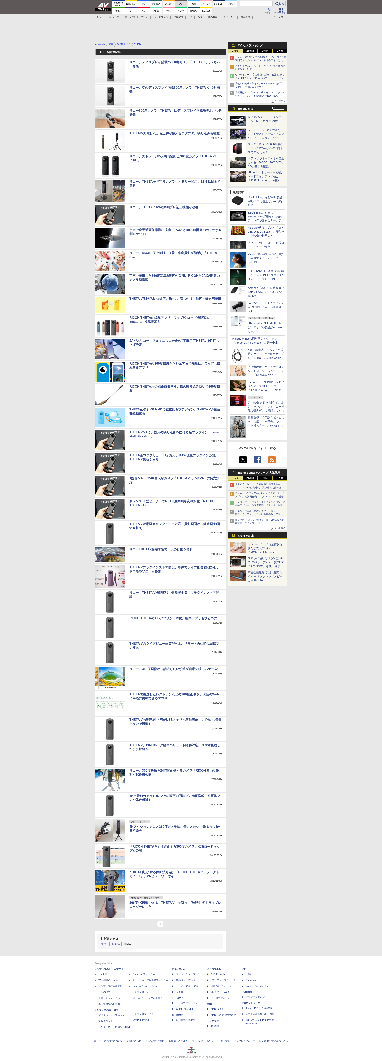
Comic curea (252, 980)
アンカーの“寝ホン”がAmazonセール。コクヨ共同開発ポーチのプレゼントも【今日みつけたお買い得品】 (260, 60)
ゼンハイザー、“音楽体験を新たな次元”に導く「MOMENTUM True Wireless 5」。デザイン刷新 (260, 78)
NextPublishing (140, 1020)
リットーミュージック (188, 974)
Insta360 (116, 944)
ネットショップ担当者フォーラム (150, 980)
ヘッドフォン (161, 17)
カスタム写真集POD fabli (260, 1014)
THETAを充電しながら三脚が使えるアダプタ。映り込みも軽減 (174, 133)
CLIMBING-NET (184, 1009)
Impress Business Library (146, 986)
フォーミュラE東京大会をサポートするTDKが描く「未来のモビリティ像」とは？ (266, 134)
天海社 (249, 974)
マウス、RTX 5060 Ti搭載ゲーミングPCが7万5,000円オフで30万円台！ (265, 148)
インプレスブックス (143, 1014)
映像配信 (178, 17)
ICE (244, 969)
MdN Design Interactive (223, 1015)
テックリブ (213, 1021)
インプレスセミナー (143, 992)
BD (190, 17)
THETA (127, 944)
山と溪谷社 (178, 998)
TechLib (215, 1026)
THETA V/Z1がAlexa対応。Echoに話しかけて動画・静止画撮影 (175, 298)
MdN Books (217, 1009)
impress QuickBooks (257, 986)
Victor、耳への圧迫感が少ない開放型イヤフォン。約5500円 (265, 258)
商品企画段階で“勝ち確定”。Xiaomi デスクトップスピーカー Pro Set (265, 576)
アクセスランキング (249, 45)
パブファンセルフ (255, 997)
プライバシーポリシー (204, 1041)
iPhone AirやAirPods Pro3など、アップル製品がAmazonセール (265, 327)
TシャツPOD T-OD (187, 986)
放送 (200, 17)
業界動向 (213, 17)
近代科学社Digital (185, 1020)
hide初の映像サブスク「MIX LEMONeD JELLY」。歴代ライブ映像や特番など (266, 231)
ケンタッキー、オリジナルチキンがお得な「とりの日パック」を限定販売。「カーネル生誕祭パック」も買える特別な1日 (260, 505)
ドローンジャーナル (109, 998)
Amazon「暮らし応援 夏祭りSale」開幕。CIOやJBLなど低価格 (266, 291)
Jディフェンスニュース (223, 980)
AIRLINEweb (218, 974)
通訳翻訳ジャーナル (221, 986)
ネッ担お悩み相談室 (109, 1004)
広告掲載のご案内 (155, 1041)
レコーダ (114, 17)
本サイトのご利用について (108, 1041)
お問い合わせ (134, 1041)
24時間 (250, 50)
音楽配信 (245, 17)
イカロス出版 (214, 969)
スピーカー (229, 17)
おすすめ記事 (245, 535)
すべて (104, 944)
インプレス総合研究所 (110, 986)
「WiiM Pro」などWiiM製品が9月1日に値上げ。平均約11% (265, 201)
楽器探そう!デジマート (188, 980)
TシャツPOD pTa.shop (259, 1008)
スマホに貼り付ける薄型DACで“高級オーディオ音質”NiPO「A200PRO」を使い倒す (266, 562)
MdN (209, 1004)
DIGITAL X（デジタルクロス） (148, 998)
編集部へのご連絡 (178, 1041)
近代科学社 (178, 1015)
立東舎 (179, 992)
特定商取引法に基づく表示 (273, 1041)
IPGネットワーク (251, 1003)
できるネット (105, 1021)
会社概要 (225, 1041)
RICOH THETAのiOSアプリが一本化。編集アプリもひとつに (173, 618)
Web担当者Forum (108, 980)
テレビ (100, 17)
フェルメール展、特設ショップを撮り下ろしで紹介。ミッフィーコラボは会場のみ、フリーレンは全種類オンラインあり (260, 514)
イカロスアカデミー (221, 998)
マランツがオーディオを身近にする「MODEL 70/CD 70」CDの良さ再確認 (266, 162)
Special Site (245, 108)
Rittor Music (179, 969)
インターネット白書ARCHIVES (115, 1027)
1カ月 (280, 50)
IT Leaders (104, 992)
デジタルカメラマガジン (111, 1015)
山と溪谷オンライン (187, 1003)
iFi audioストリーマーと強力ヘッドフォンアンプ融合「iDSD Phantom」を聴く (266, 176)
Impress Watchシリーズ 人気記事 (258, 472)
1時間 (235, 50)
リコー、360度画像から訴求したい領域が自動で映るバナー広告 (175, 669)
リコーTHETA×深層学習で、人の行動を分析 (161, 549)
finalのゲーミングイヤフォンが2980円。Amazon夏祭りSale (266, 307)
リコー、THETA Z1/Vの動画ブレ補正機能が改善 (163, 207)
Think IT (102, 974)
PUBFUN (247, 992)
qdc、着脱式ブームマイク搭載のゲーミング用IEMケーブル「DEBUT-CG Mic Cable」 (266, 353)
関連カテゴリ (112, 938)
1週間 (265, 50)
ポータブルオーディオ (136, 17)
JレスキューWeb (220, 992)
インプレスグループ (244, 1041)
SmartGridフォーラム (143, 974)
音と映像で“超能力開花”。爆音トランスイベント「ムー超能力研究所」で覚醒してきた (266, 406)
